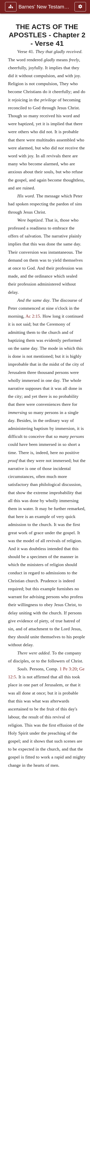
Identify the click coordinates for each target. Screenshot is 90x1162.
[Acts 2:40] (6, 581)
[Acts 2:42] (84, 581)
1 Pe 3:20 (68, 668)
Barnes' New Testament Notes (44, 6)
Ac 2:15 (33, 316)
